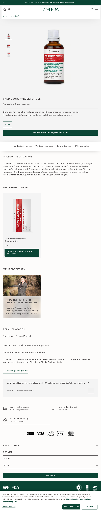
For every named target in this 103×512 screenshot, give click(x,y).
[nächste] (98, 2)
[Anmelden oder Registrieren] (9, 9)
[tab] (8, 36)
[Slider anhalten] (3, 2)
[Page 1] (8, 36)
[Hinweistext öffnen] (87, 383)
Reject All (89, 507)
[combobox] (7, 124)
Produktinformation (21, 146)
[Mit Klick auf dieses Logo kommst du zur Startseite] (51, 9)
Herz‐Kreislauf (12, 16)
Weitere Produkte (43, 146)
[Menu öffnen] (96, 9)
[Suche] (4, 9)
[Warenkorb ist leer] (92, 9)
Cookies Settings (8, 507)
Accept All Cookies (71, 507)
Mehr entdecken (63, 146)
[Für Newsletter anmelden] (91, 391)
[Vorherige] (94, 2)
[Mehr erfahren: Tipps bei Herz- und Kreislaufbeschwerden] (22, 296)
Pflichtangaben (81, 146)
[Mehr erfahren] (79, 487)
